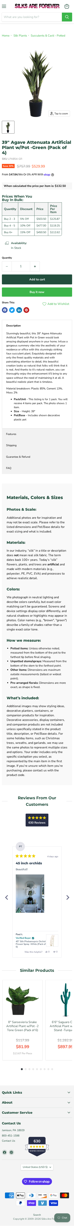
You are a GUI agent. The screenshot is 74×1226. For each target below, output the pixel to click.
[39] (8, 127)
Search (37, 1215)
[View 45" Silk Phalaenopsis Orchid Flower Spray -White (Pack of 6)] (52, 940)
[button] (30, 893)
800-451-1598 (10, 1135)
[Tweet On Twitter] (12, 310)
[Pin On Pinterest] (26, 310)
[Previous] (6, 897)
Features (11, 434)
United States (35, 1167)
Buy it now (37, 292)
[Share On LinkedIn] (19, 310)
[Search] (67, 17)
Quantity (7, 257)
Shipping (11, 445)
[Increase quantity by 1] (35, 266)
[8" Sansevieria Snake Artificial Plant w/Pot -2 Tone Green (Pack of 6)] (22, 1000)
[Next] (67, 897)
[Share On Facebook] (5, 310)
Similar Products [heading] (37, 970)
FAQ (8, 468)
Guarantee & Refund (18, 457)
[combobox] (32, 17)
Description (13, 325)
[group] (22, 1020)
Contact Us (8, 1141)
